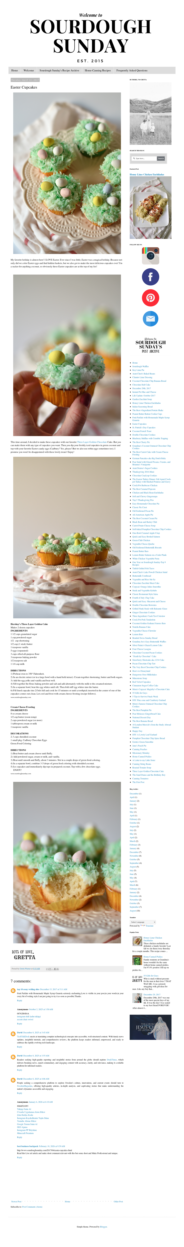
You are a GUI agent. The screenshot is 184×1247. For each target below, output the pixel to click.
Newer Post (16, 1201)
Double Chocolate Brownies (144, 605)
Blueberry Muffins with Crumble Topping (150, 438)
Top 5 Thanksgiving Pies (143, 500)
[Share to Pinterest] (57, 969)
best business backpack (27, 1146)
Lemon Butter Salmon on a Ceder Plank (149, 554)
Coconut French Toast (141, 431)
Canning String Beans (141, 763)
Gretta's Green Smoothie (142, 741)
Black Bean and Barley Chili (144, 521)
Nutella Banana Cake (141, 626)
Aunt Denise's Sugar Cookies (144, 468)
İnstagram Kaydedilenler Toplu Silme (33, 1118)
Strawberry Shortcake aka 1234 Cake (148, 659)
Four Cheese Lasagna (141, 649)
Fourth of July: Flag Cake (143, 597)
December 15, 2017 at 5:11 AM (53, 989)
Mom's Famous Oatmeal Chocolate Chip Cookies (149, 705)
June (132, 808)
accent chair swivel (25, 1019)
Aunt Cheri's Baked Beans (143, 373)
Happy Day (137, 730)
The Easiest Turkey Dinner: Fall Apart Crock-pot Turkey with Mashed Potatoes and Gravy (151, 480)
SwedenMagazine (24, 1085)
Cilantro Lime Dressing (142, 377)
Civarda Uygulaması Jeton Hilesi (31, 1112)
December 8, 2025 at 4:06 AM (36, 1078)
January (133, 800)
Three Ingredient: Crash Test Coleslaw (148, 616)
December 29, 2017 (152, 994)
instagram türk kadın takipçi (29, 1016)
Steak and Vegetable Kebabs (144, 590)
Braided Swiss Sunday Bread (144, 637)
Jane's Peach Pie (139, 745)
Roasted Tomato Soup (141, 767)
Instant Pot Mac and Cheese (144, 391)
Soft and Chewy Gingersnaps (144, 496)
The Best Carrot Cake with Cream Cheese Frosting (150, 453)
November (134, 855)
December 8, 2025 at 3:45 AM (36, 1032)
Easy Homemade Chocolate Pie (145, 503)
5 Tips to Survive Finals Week (145, 696)
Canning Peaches (139, 749)
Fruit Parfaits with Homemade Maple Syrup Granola (151, 418)
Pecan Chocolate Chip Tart (143, 663)
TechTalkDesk (23, 1036)
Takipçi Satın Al (24, 1109)
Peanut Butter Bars (140, 551)
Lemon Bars (137, 634)
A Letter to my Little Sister (143, 760)
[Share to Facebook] (55, 969)
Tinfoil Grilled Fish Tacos (143, 568)
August (133, 826)
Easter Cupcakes (139, 423)
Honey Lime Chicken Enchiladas (147, 174)
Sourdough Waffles (140, 366)
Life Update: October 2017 (143, 395)
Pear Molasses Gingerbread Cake (146, 713)
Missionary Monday (141, 752)
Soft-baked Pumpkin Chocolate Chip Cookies (151, 529)
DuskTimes (112, 1059)
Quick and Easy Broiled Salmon (146, 536)
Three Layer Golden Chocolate (92, 441)
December (134, 793)
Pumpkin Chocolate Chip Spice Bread (148, 738)
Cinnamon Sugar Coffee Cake (145, 685)
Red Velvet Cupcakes (141, 681)
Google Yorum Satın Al (27, 1124)
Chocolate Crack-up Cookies (144, 475)
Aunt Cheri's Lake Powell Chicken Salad (149, 572)
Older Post (118, 1201)
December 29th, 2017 (141, 388)
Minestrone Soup (139, 678)
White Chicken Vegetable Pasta (145, 558)
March (132, 841)
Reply (19, 1000)
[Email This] (47, 969)
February (133, 819)
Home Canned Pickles (141, 756)
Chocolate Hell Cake (141, 384)
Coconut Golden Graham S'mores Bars (149, 623)
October (133, 822)
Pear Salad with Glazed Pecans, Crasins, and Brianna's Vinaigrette (151, 463)
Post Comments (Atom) (32, 1206)
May (132, 811)
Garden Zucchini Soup (142, 399)
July (131, 804)
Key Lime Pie (138, 370)
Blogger (103, 1226)
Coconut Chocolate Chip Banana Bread (149, 380)
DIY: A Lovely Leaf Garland (144, 734)
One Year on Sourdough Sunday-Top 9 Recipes (149, 563)
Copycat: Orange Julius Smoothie (146, 586)
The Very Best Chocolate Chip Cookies (149, 667)
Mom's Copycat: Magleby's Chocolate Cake (151, 689)
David (19, 1032)
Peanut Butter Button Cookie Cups (147, 413)
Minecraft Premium (25, 1133)
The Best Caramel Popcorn (143, 488)
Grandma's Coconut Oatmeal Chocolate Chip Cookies (151, 447)
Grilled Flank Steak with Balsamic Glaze (149, 608)
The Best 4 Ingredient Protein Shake (147, 410)
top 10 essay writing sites (28, 989)
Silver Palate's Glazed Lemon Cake (147, 645)
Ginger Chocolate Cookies (143, 612)
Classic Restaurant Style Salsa (145, 594)
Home (14, 70)
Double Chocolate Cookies (143, 434)
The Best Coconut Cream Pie (144, 518)
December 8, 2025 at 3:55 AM (36, 1055)
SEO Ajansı (22, 1127)
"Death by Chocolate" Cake (144, 656)
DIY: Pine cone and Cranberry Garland (149, 700)
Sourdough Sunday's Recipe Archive (59, 70)
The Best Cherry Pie (141, 442)
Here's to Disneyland (141, 670)
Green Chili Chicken (141, 540)
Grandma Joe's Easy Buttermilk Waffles (149, 641)
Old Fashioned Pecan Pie (143, 510)
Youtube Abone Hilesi (26, 1121)
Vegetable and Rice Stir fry (143, 579)
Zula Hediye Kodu (25, 1114)
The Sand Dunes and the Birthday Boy (148, 774)
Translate (149, 925)
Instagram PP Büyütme (27, 1130)
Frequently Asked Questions (132, 70)
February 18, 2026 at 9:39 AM (52, 1146)
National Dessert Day (141, 717)
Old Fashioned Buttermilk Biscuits (147, 547)
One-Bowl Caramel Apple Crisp (146, 533)
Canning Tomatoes (140, 778)
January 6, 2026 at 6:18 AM (41, 1101)
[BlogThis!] (50, 969)
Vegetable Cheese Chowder (144, 630)
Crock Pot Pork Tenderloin (143, 619)
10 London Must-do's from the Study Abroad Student (151, 726)
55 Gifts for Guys (139, 692)
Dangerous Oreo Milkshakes (144, 674)
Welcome (29, 70)
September (134, 863)
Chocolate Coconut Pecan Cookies (147, 652)
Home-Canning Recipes (98, 70)
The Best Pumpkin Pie (142, 710)
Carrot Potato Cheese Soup (143, 525)
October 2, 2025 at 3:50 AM (41, 1009)
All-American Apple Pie (142, 514)
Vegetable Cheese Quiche (143, 543)
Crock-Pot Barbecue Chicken (144, 485)
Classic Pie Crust (139, 507)
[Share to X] (52, 969)
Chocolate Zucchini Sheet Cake (145, 583)
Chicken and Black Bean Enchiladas (148, 492)
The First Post (138, 782)
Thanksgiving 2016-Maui (143, 471)
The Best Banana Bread (142, 721)
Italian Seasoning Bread (142, 406)
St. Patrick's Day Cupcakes (143, 427)
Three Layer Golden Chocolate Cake (148, 771)
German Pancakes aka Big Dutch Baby (149, 458)
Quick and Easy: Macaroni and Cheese (149, 601)
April (132, 797)
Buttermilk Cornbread (141, 575)
